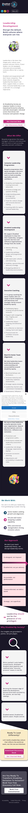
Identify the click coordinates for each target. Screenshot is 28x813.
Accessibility (5, 800)
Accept (14, 407)
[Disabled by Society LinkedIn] (2, 11)
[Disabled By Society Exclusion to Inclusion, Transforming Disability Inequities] (9, 4)
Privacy (17, 418)
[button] (26, 394)
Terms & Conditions (14, 802)
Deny (14, 412)
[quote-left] (4, 617)
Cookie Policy (11, 418)
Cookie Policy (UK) (15, 800)
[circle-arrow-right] (5, 513)
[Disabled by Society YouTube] (8, 11)
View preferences (14, 416)
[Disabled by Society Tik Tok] (5, 11)
